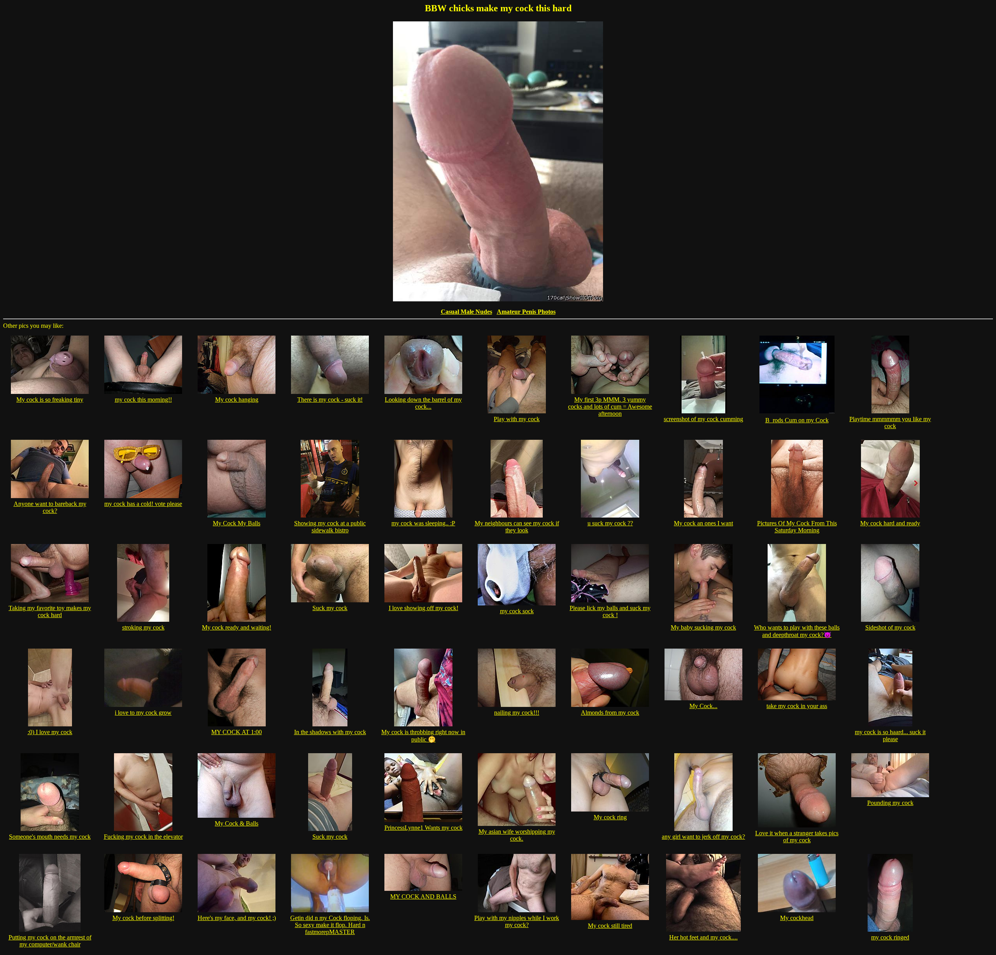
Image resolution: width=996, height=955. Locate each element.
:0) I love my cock (50, 732)
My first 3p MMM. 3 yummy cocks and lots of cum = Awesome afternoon (610, 406)
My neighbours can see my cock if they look (517, 526)
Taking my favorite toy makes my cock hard (50, 611)
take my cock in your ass (796, 706)
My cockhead (797, 918)
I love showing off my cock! (423, 608)
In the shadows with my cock (330, 732)
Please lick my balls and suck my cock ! (610, 611)
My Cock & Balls (236, 823)
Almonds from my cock (610, 712)
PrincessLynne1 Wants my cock (423, 827)
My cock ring (610, 817)
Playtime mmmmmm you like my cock (890, 422)
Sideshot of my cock (890, 627)
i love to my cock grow (143, 712)
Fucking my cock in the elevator (143, 836)
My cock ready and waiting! (236, 627)
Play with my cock (517, 419)
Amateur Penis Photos (526, 311)
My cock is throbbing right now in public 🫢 (423, 736)
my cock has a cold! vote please (143, 503)
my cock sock (517, 611)
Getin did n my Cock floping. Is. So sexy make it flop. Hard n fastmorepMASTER (330, 925)
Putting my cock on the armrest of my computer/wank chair (50, 941)
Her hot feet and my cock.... (703, 937)
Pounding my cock (890, 802)
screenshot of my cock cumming (703, 419)
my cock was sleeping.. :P (423, 523)
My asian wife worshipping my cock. (517, 835)
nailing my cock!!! (516, 712)
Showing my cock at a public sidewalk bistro (330, 526)
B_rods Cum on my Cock (797, 420)
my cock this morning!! (143, 399)
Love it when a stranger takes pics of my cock (796, 836)
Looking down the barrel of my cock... (423, 403)
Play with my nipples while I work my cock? (516, 921)
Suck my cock (329, 608)
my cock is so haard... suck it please (890, 735)
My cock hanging (236, 399)
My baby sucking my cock (703, 627)
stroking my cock (143, 627)
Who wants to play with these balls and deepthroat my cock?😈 (797, 631)
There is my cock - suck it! (330, 399)
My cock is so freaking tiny (49, 399)
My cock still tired (610, 925)
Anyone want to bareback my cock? (50, 507)
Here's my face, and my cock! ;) (237, 918)
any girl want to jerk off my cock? (703, 836)
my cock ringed (890, 937)
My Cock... (703, 706)
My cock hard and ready (890, 523)
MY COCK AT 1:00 (236, 732)
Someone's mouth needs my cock (50, 836)
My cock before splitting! (143, 918)
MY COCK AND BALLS (423, 896)
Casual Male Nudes (466, 311)
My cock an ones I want (703, 523)
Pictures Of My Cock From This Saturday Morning (797, 526)
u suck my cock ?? (610, 523)
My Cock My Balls (236, 523)
